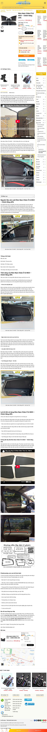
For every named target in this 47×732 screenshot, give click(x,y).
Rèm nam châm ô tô (5, 277)
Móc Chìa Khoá (40, 136)
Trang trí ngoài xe (40, 156)
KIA (37, 108)
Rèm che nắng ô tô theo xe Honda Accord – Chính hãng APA (39, 60)
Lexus (37, 111)
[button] (2, 3)
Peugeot (38, 164)
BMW (37, 80)
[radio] (24, 28)
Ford (37, 99)
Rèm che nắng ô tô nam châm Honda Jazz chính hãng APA (45, 60)
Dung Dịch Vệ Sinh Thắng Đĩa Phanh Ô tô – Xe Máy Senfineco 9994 (17, 86)
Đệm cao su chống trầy (40, 129)
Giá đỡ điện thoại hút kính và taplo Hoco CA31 (6, 85)
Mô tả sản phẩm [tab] (4, 92)
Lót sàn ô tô (38, 113)
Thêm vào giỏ (29, 32)
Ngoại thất (8, 10)
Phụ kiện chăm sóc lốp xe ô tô (41, 140)
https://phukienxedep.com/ (21, 618)
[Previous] (3, 79)
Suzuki (37, 175)
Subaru (37, 172)
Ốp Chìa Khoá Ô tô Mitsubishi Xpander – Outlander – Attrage (29, 86)
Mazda (37, 115)
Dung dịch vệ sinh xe (40, 90)
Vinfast (37, 179)
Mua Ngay (19, 730)
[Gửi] (43, 7)
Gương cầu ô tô (40, 131)
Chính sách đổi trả (17, 705)
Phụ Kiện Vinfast (38, 167)
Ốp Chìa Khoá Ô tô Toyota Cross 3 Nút (39, 688)
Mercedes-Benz (39, 118)
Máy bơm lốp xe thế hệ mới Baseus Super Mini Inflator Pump (39, 33)
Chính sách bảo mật (17, 703)
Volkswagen (38, 182)
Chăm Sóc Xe (39, 126)
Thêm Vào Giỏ (38, 730)
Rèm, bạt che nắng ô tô (17, 10)
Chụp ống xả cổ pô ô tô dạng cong (45, 18)
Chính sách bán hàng (17, 699)
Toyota (37, 177)
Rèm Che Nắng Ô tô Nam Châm (42, 152)
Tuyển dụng (15, 711)
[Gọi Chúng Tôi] (42, 720)
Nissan (37, 159)
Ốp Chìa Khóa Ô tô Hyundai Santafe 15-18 (23, 689)
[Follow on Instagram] (36, 720)
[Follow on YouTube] (45, 720)
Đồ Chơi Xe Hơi (44, 722)
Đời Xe (19, 28)
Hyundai (38, 104)
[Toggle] (45, 78)
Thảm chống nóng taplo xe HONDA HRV (39, 47)
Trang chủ (3, 10)
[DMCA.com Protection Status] (28, 699)
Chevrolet (38, 83)
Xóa (34, 26)
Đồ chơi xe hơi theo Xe (40, 93)
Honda (37, 101)
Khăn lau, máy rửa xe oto (41, 134)
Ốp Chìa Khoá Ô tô (40, 138)
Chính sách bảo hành (17, 701)
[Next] (32, 79)
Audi (37, 78)
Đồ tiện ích (38, 97)
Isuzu (37, 106)
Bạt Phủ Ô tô (41, 149)
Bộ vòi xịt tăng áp (40, 124)
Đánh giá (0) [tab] (11, 92)
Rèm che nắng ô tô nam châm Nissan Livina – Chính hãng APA (39, 19)
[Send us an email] (40, 720)
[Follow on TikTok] (38, 720)
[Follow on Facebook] (34, 720)
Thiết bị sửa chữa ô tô (41, 155)
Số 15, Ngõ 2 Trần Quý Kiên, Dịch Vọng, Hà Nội (14, 624)
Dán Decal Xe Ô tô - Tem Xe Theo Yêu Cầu (39, 87)
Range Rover (39, 170)
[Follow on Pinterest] (44, 720)
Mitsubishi (38, 120)
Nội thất (38, 161)
